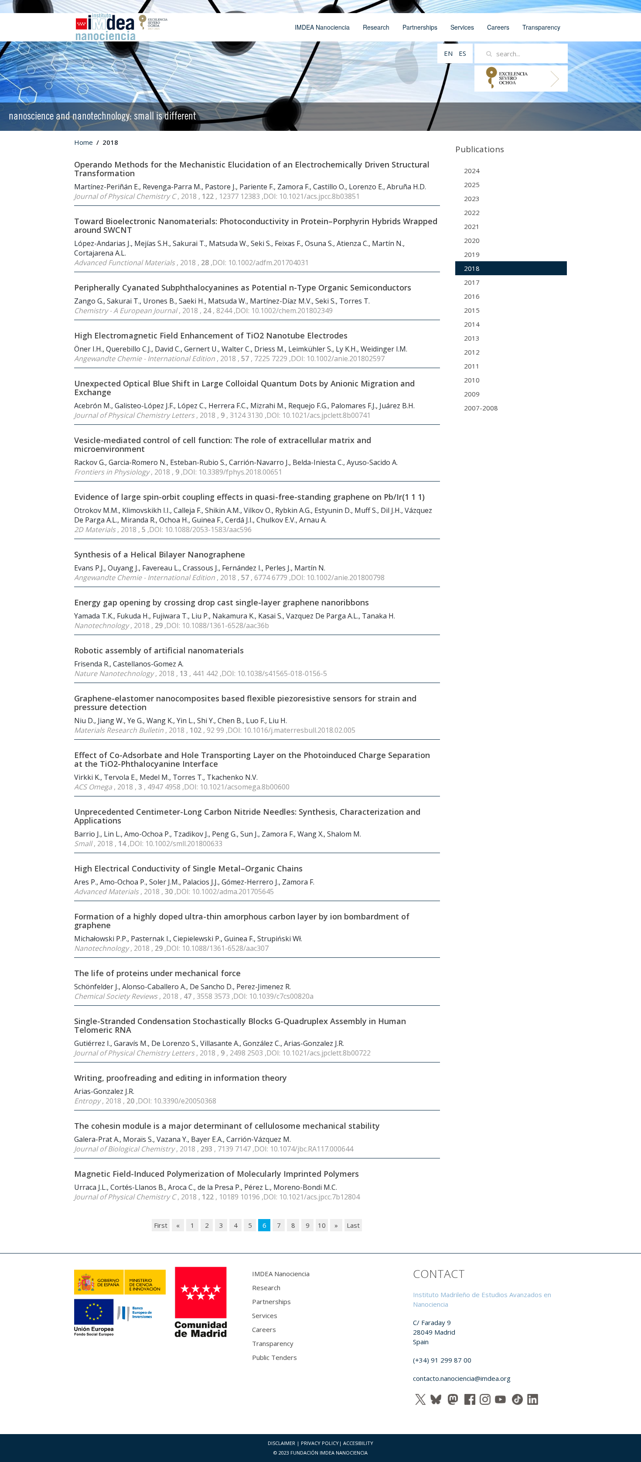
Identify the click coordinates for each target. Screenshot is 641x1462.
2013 (472, 338)
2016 (472, 296)
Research (376, 27)
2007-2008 (481, 407)
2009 (472, 393)
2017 (472, 282)
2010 (472, 380)
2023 (472, 198)
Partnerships (419, 27)
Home (83, 142)
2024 (472, 170)
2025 (472, 184)
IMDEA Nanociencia (322, 27)
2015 (472, 310)
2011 (472, 366)
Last (353, 1225)
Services (462, 27)
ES (462, 53)
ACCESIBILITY (358, 1443)
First (160, 1225)
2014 (472, 324)
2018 (472, 268)
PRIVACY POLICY (320, 1443)
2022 (472, 212)
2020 (472, 240)
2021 (472, 226)
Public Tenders (274, 1357)
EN (449, 53)
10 (322, 1225)
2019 (472, 254)
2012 (472, 352)
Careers (498, 27)
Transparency (541, 27)
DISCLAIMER (281, 1443)
